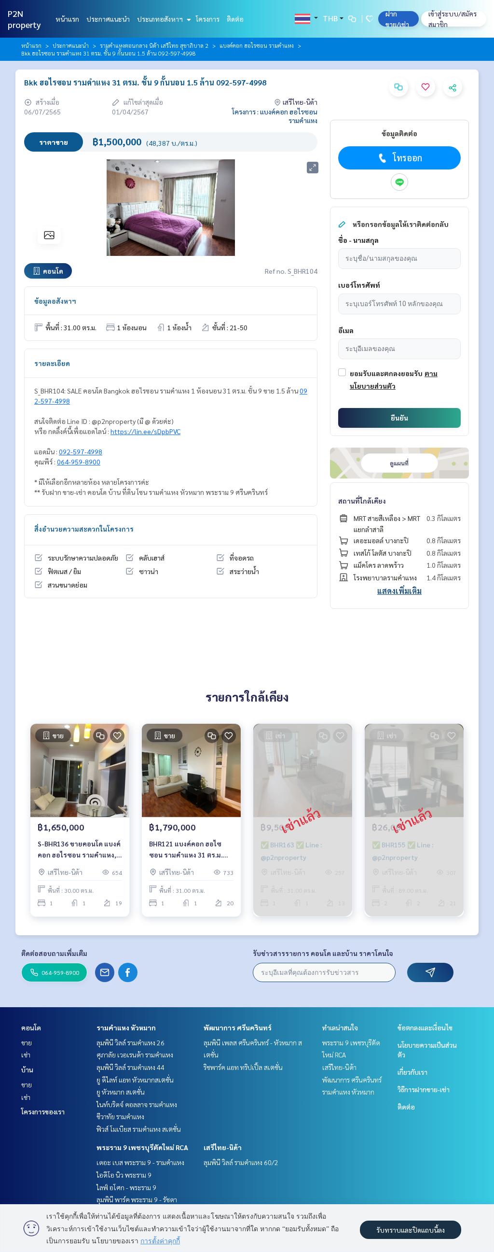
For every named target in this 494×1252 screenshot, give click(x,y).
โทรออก (407, 157)
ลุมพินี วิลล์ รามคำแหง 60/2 (241, 1162)
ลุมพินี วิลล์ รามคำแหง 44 (130, 1067)
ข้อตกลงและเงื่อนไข (425, 1027)
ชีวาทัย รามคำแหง (120, 1116)
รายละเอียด (52, 363)
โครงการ (208, 18)
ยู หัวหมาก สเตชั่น (120, 1091)
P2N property (24, 19)
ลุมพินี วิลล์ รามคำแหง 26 (130, 1042)
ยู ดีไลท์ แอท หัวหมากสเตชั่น (135, 1079)
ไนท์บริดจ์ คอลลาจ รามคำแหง (136, 1104)
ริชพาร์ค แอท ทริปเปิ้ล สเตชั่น (243, 1067)
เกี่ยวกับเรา (412, 1072)
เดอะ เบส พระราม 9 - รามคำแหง (140, 1162)
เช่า (25, 1054)
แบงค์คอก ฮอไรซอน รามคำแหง (257, 45)
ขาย (26, 1042)
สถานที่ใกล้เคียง (362, 500)
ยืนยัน (399, 417)
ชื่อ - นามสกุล (358, 240)
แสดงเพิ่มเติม (399, 591)
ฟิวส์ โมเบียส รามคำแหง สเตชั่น (138, 1129)
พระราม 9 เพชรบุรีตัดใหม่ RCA (142, 1147)
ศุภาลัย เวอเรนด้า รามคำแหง (134, 1054)
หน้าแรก (67, 18)
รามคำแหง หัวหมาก (126, 1027)
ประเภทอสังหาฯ (160, 18)
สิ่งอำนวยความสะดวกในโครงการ (84, 528)
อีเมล (346, 330)
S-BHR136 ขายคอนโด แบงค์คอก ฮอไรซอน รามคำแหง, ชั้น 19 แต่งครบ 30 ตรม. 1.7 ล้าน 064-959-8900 (79, 849)
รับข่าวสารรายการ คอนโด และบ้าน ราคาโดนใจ (323, 953)
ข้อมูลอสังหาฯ (55, 300)
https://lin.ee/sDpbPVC (145, 431)
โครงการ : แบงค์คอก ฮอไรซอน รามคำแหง (274, 116)
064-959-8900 (78, 461)
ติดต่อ (235, 18)
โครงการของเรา (43, 1111)
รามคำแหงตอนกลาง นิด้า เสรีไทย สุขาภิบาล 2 (154, 45)
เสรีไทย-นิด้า (223, 1147)
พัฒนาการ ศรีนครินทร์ (238, 1027)
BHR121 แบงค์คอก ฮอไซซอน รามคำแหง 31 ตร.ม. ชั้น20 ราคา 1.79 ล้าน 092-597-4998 (188, 849)
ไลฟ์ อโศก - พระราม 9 (126, 1187)
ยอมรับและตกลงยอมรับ (386, 373)
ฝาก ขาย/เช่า (397, 18)
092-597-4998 (80, 451)
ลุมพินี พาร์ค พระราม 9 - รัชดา (136, 1199)
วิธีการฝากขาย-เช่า (424, 1089)
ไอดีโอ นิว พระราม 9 (123, 1174)
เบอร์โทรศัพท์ (359, 285)
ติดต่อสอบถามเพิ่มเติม (54, 953)
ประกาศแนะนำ (108, 18)
